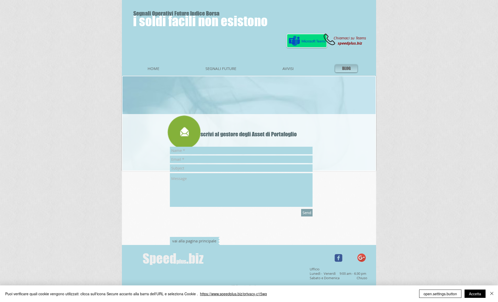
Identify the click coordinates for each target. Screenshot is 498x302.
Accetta (475, 293)
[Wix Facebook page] (338, 258)
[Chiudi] (492, 294)
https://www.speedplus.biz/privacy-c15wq (233, 293)
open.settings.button (440, 293)
